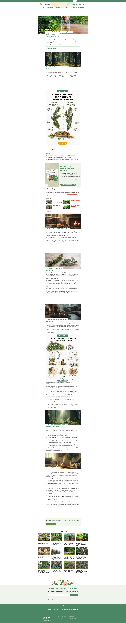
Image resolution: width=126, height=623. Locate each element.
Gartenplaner (50, 7)
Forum (43, 7)
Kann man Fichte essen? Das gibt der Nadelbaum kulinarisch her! (82, 543)
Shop (74, 7)
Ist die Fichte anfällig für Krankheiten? (44, 556)
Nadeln (55, 72)
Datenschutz (71, 616)
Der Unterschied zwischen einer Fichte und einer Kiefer (81, 557)
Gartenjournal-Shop (62, 616)
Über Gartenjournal (81, 7)
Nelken (62, 496)
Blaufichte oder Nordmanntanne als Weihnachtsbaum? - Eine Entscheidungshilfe (56, 557)
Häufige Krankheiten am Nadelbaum (68, 570)
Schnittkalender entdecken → (51, 524)
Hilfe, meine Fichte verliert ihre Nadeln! (56, 570)
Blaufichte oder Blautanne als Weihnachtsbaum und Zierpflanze (43, 571)
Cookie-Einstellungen (73, 618)
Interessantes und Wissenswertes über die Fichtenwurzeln (81, 571)
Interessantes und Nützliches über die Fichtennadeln (57, 207)
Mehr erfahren (75, 609)
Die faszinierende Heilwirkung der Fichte (43, 542)
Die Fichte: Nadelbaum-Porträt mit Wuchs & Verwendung (75, 202)
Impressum (71, 614)
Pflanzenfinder (58, 7)
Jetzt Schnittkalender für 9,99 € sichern (68, 184)
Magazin (67, 7)
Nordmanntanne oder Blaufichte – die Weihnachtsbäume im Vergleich (69, 557)
